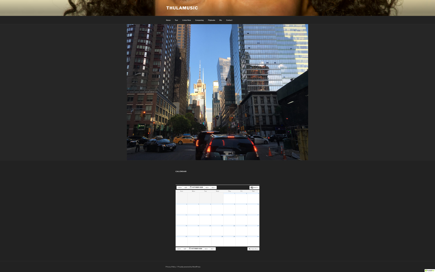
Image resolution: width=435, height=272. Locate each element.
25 (186, 236)
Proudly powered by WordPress (189, 267)
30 (246, 236)
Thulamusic (182, 7)
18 (186, 226)
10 (258, 204)
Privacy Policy (171, 267)
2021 (213, 187)
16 (246, 215)
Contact (229, 20)
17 (258, 215)
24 (258, 226)
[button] (253, 248)
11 (186, 215)
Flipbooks (211, 20)
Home (168, 20)
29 (234, 236)
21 (222, 226)
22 (234, 226)
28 (222, 236)
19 (198, 226)
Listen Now (186, 20)
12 (198, 215)
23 (246, 226)
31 (258, 236)
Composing (199, 20)
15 (234, 215)
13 (210, 215)
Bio (220, 20)
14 (222, 215)
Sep (185, 187)
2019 (180, 187)
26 (198, 236)
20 (210, 226)
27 (210, 236)
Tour (176, 20)
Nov (207, 187)
